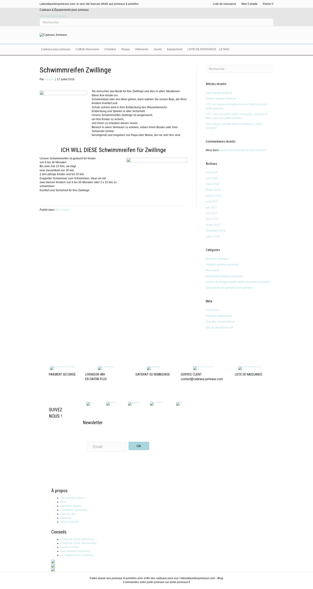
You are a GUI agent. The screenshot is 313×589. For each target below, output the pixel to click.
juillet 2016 (213, 236)
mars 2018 (212, 184)
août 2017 (212, 201)
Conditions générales (73, 510)
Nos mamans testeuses (75, 551)
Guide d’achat (69, 547)
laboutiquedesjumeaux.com (198, 578)
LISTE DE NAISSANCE (248, 374)
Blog (63, 501)
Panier (268, 4)
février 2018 (213, 189)
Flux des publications (219, 316)
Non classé (62, 209)
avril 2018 (212, 178)
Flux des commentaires (220, 321)
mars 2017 (212, 219)
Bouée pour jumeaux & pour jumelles (243, 150)
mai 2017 (211, 213)
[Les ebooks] (53, 569)
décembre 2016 (215, 230)
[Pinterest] (156, 403)
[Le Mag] (53, 561)
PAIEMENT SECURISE (62, 374)
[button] (139, 446)
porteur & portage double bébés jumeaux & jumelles (238, 282)
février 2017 (213, 225)
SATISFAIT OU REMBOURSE (152, 374)
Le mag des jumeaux (53, 16)
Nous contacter (69, 521)
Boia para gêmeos (217, 258)
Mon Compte (250, 4)
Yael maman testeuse (219, 92)
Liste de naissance (224, 4)
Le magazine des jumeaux (76, 555)
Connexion (213, 310)
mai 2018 (211, 172)
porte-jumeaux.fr (180, 582)
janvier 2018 (213, 195)
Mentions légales (71, 506)
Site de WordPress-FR (219, 327)
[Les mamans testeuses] (53, 565)
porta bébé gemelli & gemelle (224, 276)
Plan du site (67, 514)
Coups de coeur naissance (77, 539)
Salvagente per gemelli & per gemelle (229, 287)
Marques (65, 518)
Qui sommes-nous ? (72, 498)
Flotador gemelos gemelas (222, 264)
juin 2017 (211, 207)
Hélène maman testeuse (221, 98)
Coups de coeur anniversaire (78, 543)
